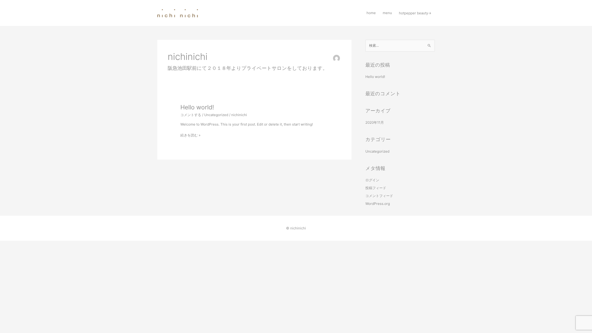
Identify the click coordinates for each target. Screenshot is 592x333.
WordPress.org (377, 203)
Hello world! (197, 107)
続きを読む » (190, 135)
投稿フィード (375, 188)
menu (387, 13)
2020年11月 (374, 122)
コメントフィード (379, 196)
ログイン (372, 180)
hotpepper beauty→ (415, 13)
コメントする (190, 115)
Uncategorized (216, 115)
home (371, 13)
